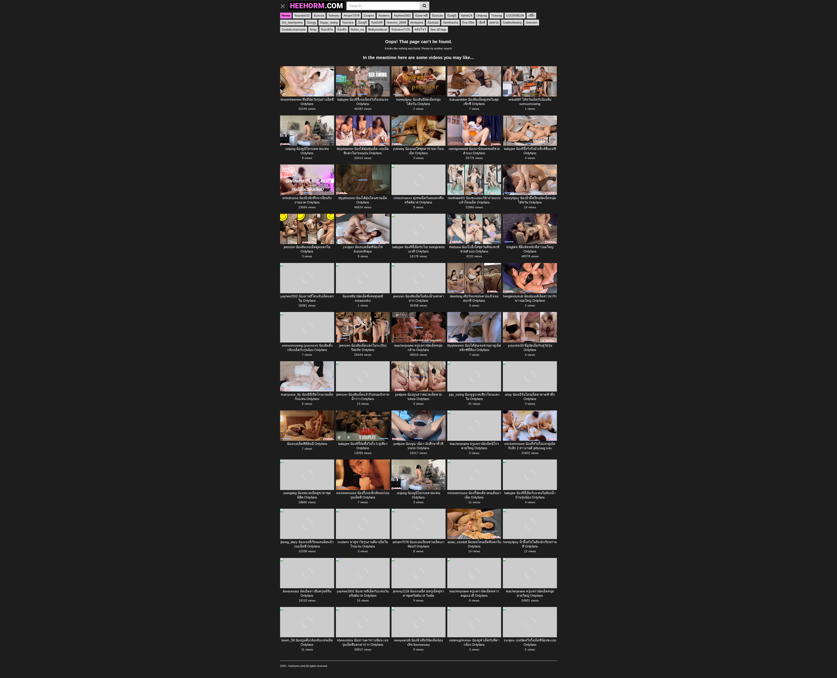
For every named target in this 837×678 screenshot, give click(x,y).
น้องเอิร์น (327, 29)
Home (286, 15)
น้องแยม (433, 22)
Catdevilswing (512, 22)
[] (424, 6)
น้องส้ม (342, 29)
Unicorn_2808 (396, 22)
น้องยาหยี (421, 15)
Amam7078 (351, 15)
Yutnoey (333, 15)
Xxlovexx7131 (400, 29)
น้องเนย (319, 15)
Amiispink (416, 22)
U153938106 (515, 15)
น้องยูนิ (451, 15)
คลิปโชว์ (420, 29)
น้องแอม (437, 15)
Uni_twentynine (292, 22)
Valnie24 (466, 15)
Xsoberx (384, 15)
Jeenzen (532, 22)
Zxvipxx (369, 15)
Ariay (313, 29)
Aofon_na (357, 29)
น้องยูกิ (362, 22)
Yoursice (348, 22)
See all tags (438, 29)
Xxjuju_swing (329, 22)
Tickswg (496, 15)
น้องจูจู (311, 22)
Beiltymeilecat (377, 29)
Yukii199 (377, 22)
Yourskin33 (302, 15)
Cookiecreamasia (294, 29)
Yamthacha (450, 22)
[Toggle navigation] (284, 5)
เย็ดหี (481, 22)
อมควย (493, 22)
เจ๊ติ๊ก (531, 15)
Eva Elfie (468, 22)
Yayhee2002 (402, 15)
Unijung (481, 15)
